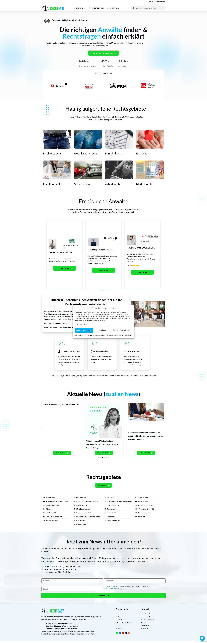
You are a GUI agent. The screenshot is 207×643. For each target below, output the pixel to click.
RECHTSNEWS (113, 8)
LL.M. (152, 247)
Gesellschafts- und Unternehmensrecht (140, 254)
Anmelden (103, 595)
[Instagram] (126, 633)
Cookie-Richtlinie (80, 335)
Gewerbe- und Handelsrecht (136, 256)
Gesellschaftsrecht (85, 153)
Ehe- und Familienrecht (95, 256)
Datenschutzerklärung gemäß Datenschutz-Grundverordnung (105, 335)
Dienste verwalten (81, 324)
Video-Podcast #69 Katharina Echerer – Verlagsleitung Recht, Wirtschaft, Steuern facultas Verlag (102, 444)
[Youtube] (123, 633)
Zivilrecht (101, 263)
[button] (46, 86)
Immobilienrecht (115, 153)
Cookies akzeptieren (84, 330)
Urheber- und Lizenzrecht (66, 261)
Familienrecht (51, 183)
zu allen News (121, 394)
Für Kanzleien (160, 1)
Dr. (54, 252)
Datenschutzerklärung (113, 588)
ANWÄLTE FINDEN (96, 8)
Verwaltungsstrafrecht (146, 259)
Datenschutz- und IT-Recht (57, 259)
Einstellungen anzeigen (122, 330)
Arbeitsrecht (113, 183)
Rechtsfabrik (145, 241)
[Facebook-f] (117, 633)
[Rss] (128, 633)
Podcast (150, 1)
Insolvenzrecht (52, 153)
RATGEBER (78, 8)
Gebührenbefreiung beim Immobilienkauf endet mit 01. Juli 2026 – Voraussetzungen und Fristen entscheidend (146, 435)
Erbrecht (141, 153)
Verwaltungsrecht (133, 259)
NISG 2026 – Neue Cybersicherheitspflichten (61, 404)
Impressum (128, 335)
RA (51, 252)
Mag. (94, 249)
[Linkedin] (120, 633)
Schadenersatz (83, 183)
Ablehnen (102, 330)
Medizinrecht (144, 183)
